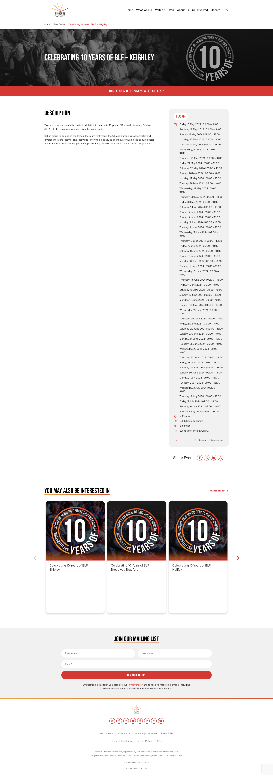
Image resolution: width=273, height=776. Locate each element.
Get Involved (200, 10)
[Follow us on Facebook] (119, 721)
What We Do (144, 10)
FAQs (158, 741)
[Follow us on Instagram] (126, 721)
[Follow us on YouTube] (133, 721)
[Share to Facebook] (200, 458)
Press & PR (167, 733)
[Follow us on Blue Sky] (161, 721)
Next (236, 558)
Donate (215, 10)
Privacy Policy (144, 741)
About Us (183, 10)
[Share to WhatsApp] (220, 458)
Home (129, 10)
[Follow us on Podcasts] (154, 721)
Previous (36, 558)
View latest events (152, 91)
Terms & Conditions (122, 741)
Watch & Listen (164, 10)
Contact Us (124, 733)
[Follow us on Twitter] (112, 721)
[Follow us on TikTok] (140, 721)
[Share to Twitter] (206, 458)
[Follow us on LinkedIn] (147, 721)
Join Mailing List (136, 675)
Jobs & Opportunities (145, 733)
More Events (219, 490)
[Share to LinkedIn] (213, 458)
